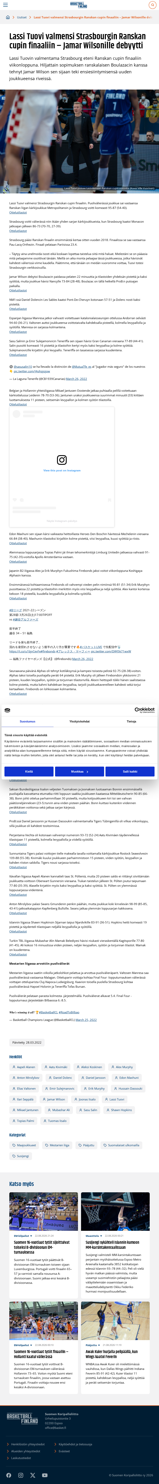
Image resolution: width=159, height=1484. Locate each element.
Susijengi (23, 1156)
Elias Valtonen (26, 1088)
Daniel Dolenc (62, 1078)
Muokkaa (77, 771)
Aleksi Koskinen (91, 1067)
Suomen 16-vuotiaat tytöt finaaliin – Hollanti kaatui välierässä (41, 1354)
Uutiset (22, 17)
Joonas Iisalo (87, 1099)
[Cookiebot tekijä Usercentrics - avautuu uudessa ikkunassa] (138, 710)
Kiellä (29, 771)
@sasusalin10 (23, 366)
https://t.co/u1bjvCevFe (25, 651)
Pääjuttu (88, 1145)
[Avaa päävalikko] (5, 5)
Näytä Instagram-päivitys (62, 520)
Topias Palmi (25, 1121)
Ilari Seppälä (25, 1099)
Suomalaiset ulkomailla (123, 1145)
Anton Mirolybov (28, 1078)
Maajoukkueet (26, 1145)
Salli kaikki (130, 771)
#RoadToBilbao (69, 1012)
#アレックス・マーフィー (73, 651)
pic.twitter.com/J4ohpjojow (32, 371)
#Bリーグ (15, 610)
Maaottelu (92, 1236)
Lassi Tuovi (117, 1099)
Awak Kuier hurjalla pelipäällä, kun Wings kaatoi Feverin (112, 1354)
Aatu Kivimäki (58, 1067)
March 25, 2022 (86, 1020)
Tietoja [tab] (131, 721)
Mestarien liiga (59, 1145)
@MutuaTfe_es (81, 366)
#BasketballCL (48, 1012)
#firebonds (48, 651)
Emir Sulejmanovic (62, 1088)
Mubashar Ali (61, 1110)
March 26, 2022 (76, 379)
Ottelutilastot (18, 212)
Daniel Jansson (95, 1078)
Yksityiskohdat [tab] (79, 721)
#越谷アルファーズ (25, 619)
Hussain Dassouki (130, 1088)
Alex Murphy (124, 1067)
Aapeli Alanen (26, 1067)
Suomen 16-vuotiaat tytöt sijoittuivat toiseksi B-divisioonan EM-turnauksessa (41, 1247)
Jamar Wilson (56, 1099)
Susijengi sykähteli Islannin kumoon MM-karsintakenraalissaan (112, 1245)
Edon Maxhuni (129, 1078)
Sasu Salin (90, 1110)
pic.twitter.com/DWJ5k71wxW (111, 651)
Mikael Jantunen (27, 1110)
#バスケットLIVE (91, 647)
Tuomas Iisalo (57, 1121)
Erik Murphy (96, 1088)
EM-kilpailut (21, 1236)
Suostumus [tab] (27, 721)
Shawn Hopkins (121, 1110)
